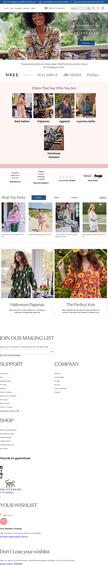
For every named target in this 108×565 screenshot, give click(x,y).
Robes (56, 197)
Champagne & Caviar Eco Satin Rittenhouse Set (66, 236)
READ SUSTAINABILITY (41, 183)
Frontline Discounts (7, 445)
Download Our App (7, 434)
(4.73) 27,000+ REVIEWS (67, 180)
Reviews (57, 385)
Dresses (74, 197)
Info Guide (4, 400)
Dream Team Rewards (8, 430)
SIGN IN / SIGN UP (21, 536)
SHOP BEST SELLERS (7, 536)
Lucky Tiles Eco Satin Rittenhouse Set (13, 236)
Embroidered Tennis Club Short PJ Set (94, 236)
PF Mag (57, 381)
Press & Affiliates (60, 388)
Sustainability (59, 377)
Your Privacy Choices (8, 411)
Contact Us (4, 374)
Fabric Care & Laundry (8, 396)
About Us (57, 374)
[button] (102, 8)
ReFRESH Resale (5, 437)
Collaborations (5, 441)
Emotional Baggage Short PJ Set (40, 235)
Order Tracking (5, 392)
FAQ (1, 377)
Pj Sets (38, 197)
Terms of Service (6, 407)
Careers (57, 392)
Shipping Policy (5, 381)
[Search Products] (88, 8)
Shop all (103, 197)
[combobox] (80, 8)
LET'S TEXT (4, 355)
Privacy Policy (5, 403)
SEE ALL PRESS (93, 180)
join (52, 351)
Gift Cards (3, 448)
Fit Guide (3, 385)
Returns (3, 388)
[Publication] (12, 75)
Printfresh (9, 492)
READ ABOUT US (15, 182)
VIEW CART (18, 564)
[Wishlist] (98, 8)
